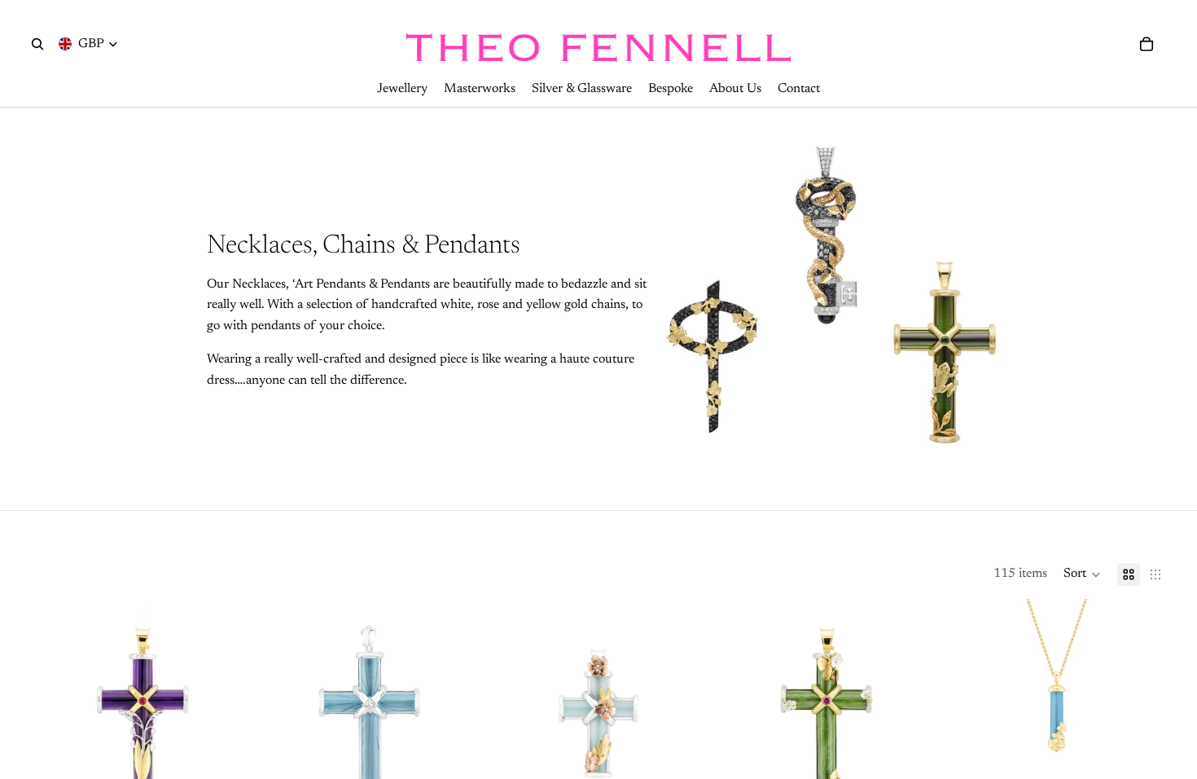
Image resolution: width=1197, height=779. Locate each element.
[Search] (37, 44)
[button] (1082, 574)
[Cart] (1146, 44)
